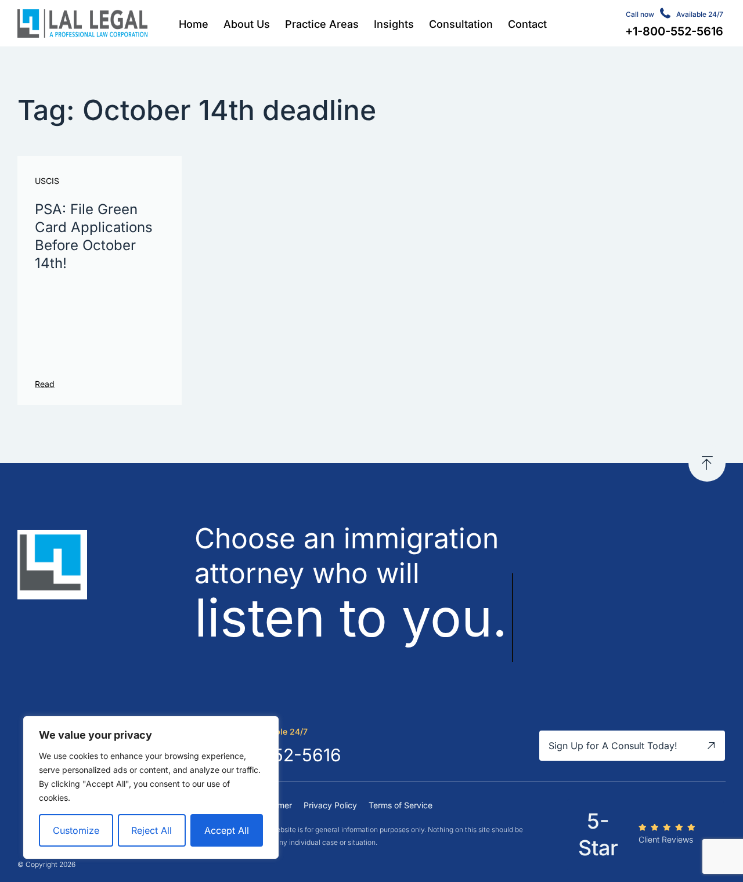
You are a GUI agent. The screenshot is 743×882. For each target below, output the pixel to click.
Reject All (151, 830)
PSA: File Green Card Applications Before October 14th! (94, 236)
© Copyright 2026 (46, 864)
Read (45, 384)
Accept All (226, 830)
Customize (76, 830)
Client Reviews (666, 839)
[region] (151, 787)
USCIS (47, 181)
